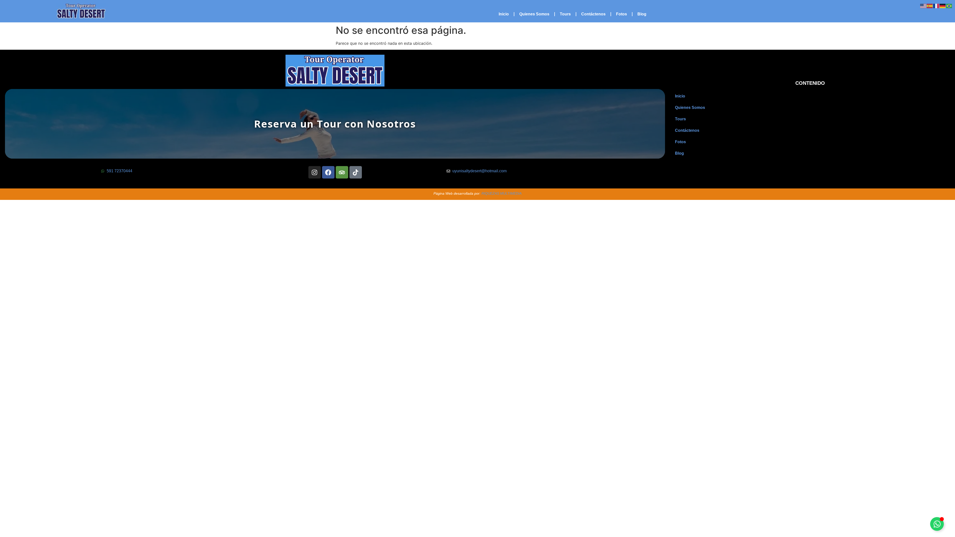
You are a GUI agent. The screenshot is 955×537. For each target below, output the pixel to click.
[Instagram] (314, 172)
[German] (943, 5)
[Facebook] (328, 172)
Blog (641, 14)
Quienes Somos (534, 14)
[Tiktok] (355, 172)
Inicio (504, 14)
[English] (923, 5)
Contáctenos (593, 14)
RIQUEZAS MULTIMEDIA (501, 193)
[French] (936, 5)
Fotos (621, 14)
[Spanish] (930, 5)
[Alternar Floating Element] (937, 524)
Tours (565, 14)
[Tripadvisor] (342, 172)
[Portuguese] (949, 5)
